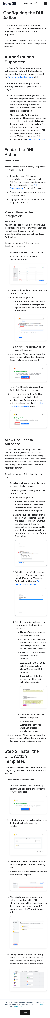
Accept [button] (25, 1012)
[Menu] (45, 3)
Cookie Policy (18, 1006)
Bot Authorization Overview (20, 77)
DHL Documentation (37, 139)
